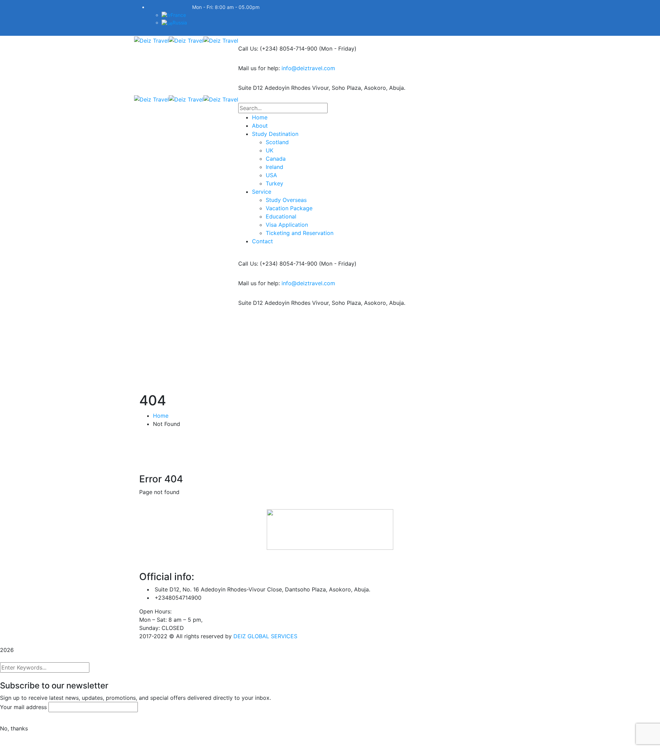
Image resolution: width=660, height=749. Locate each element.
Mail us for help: (259, 68)
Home (160, 415)
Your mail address (23, 707)
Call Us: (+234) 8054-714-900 (277, 48)
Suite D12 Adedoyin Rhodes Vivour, (284, 87)
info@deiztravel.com (308, 68)
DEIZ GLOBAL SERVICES (265, 636)
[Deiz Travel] (151, 39)
